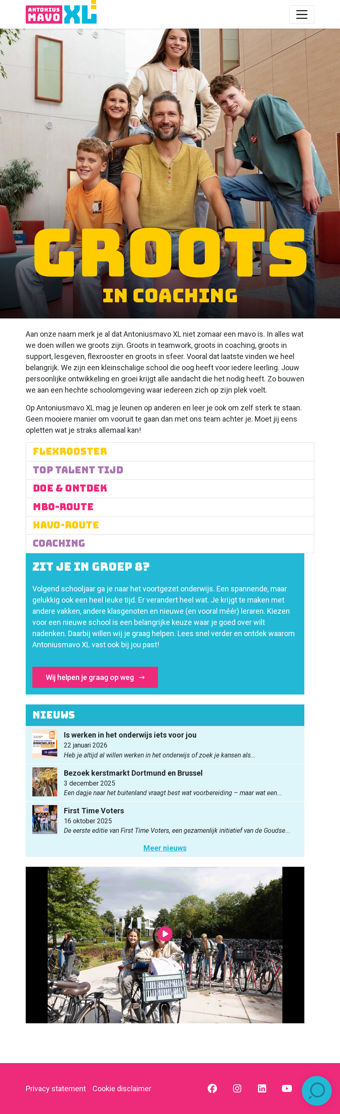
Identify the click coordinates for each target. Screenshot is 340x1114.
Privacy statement (56, 1088)
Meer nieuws (165, 848)
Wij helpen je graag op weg (91, 677)
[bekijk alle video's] (165, 945)
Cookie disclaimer (121, 1088)
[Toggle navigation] (301, 14)
